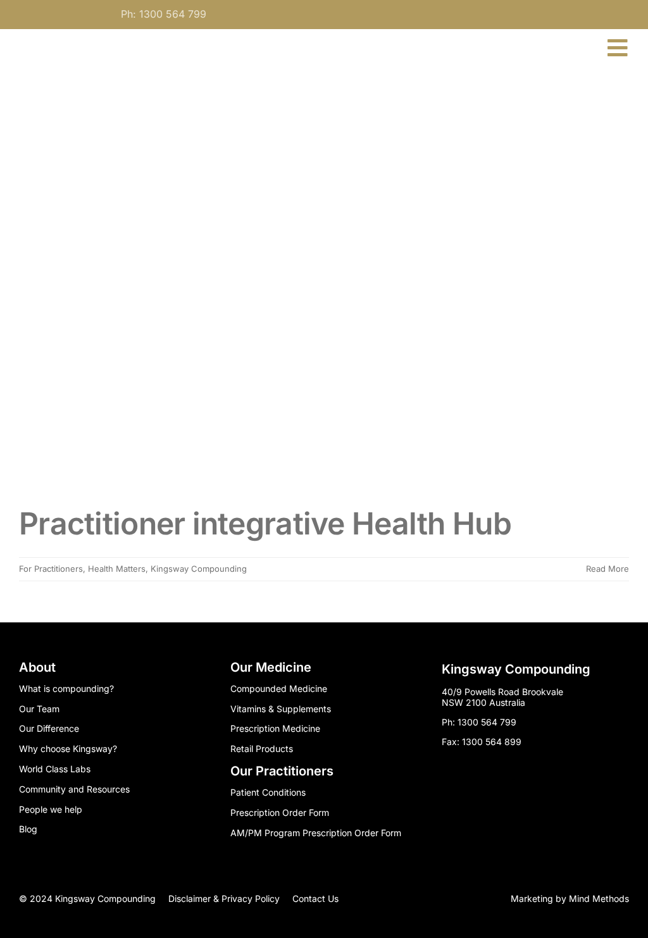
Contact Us (315, 898)
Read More (607, 569)
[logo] (87, 34)
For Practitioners (51, 569)
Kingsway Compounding (199, 569)
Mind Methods (599, 898)
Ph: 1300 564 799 (163, 14)
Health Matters (117, 569)
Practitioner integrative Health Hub (265, 523)
